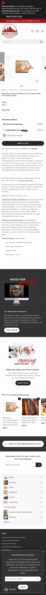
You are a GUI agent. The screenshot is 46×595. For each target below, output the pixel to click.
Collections (13, 90)
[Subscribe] (38, 578)
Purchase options (9, 119)
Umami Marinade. (25, 180)
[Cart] (37, 31)
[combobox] (23, 41)
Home (4, 90)
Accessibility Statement (11, 547)
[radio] (4, 124)
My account (6, 550)
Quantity (6, 110)
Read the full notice (14, 16)
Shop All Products (9, 543)
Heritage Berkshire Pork (29, 90)
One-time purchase (14, 124)
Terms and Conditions (10, 540)
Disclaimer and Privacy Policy (14, 537)
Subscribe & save (16, 130)
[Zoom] (37, 81)
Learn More (11, 330)
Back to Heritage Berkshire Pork (24, 444)
